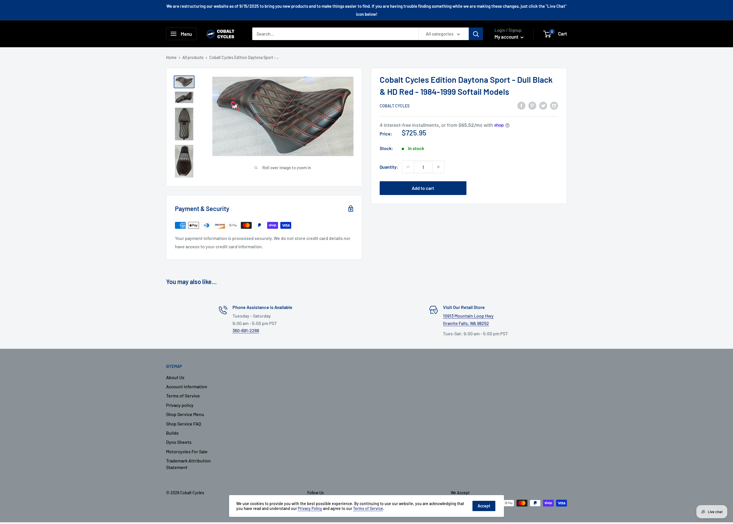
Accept (484, 505)
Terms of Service (183, 395)
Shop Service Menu (185, 414)
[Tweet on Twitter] (543, 105)
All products (193, 57)
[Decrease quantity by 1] (408, 167)
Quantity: (389, 167)
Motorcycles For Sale (187, 451)
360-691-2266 (245, 330)
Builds (172, 433)
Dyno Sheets (179, 442)
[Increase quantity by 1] (438, 167)
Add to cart (423, 188)
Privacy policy (180, 405)
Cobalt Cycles (394, 105)
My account (506, 37)
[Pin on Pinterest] (532, 105)
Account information (186, 386)
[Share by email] (554, 105)
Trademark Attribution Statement (188, 464)
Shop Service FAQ (183, 423)
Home (171, 57)
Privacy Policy (310, 508)
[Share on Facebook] (521, 105)
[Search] (476, 33)
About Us (175, 377)
